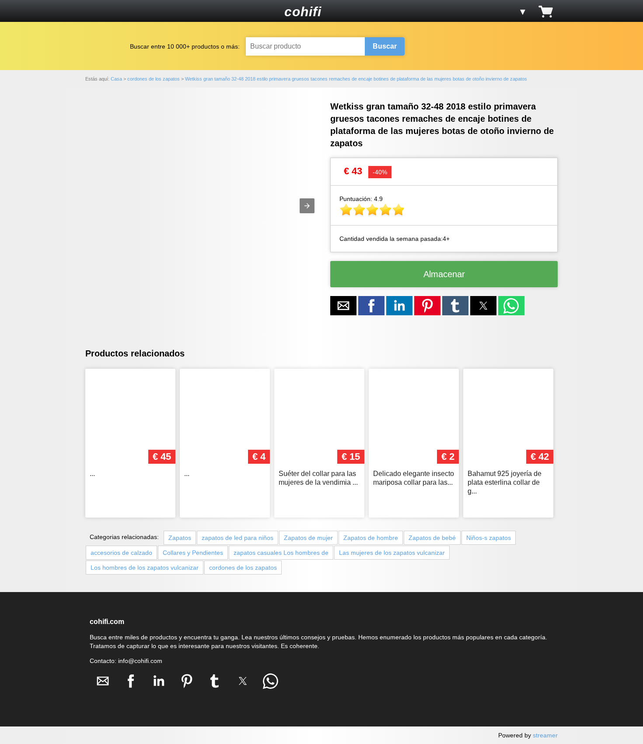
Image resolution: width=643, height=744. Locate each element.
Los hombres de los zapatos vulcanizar (145, 567)
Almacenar (444, 274)
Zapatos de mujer (308, 537)
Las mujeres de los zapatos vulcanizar (392, 552)
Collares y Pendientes (193, 552)
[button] (97, 11)
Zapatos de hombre (370, 537)
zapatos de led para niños (237, 537)
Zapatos (179, 537)
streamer (545, 735)
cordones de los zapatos (243, 567)
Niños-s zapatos (488, 537)
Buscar (385, 46)
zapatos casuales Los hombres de (281, 552)
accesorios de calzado (121, 552)
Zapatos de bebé (432, 537)
